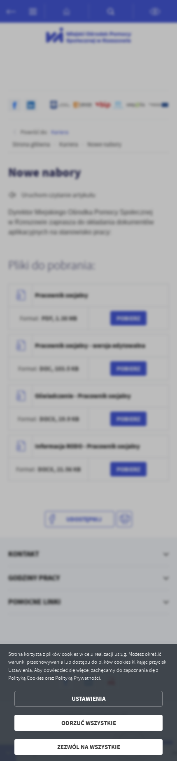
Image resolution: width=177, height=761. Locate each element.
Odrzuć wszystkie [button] (88, 723)
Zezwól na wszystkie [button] (88, 746)
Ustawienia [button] (89, 698)
